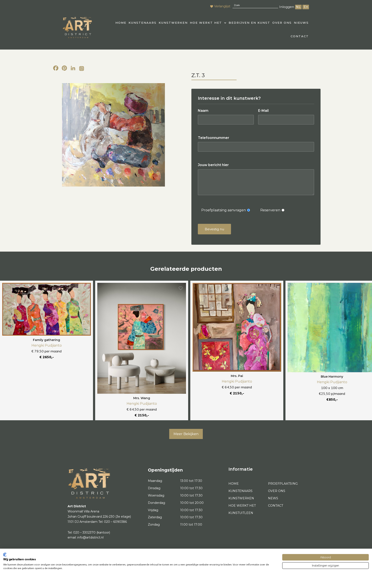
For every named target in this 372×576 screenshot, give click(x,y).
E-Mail (263, 111)
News (273, 498)
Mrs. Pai (237, 376)
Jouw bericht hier (213, 165)
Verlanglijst (222, 6)
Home (233, 484)
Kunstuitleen (240, 513)
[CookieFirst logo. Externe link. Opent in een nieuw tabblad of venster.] (4, 555)
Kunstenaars (143, 22)
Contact (300, 36)
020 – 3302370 (84, 532)
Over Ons (282, 22)
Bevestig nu (214, 229)
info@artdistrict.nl (90, 537)
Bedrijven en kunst (249, 22)
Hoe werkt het (206, 22)
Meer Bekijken (186, 434)
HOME (120, 22)
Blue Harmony (332, 376)
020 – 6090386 (115, 522)
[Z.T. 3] (113, 135)
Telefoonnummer (213, 138)
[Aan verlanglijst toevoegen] (85, 288)
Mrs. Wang (141, 398)
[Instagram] (81, 68)
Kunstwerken (173, 22)
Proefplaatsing (283, 484)
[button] (208, 23)
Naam (203, 111)
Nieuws (301, 22)
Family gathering (46, 340)
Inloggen (286, 7)
